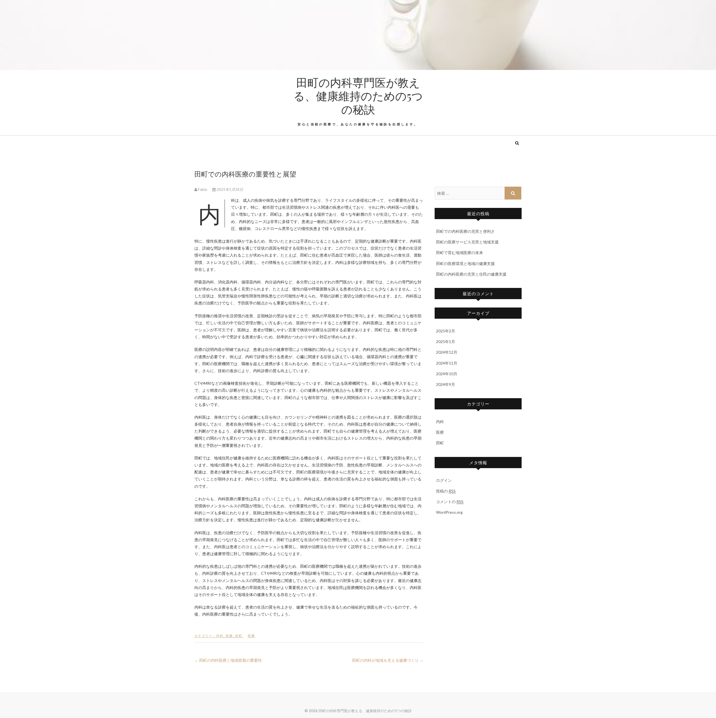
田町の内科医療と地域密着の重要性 (228, 660)
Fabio (202, 189)
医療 (229, 635)
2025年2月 (445, 331)
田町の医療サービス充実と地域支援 (467, 242)
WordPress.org (449, 512)
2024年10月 (446, 373)
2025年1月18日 (229, 189)
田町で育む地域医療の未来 (459, 252)
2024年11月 (446, 363)
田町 (238, 635)
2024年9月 (445, 384)
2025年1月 (445, 341)
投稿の (446, 491)
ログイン (444, 480)
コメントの (449, 501)
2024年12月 (446, 352)
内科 (219, 635)
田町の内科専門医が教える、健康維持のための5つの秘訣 (358, 96)
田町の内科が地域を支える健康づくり (387, 660)
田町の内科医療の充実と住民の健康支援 (471, 274)
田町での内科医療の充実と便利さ (465, 231)
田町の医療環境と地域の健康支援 (465, 263)
